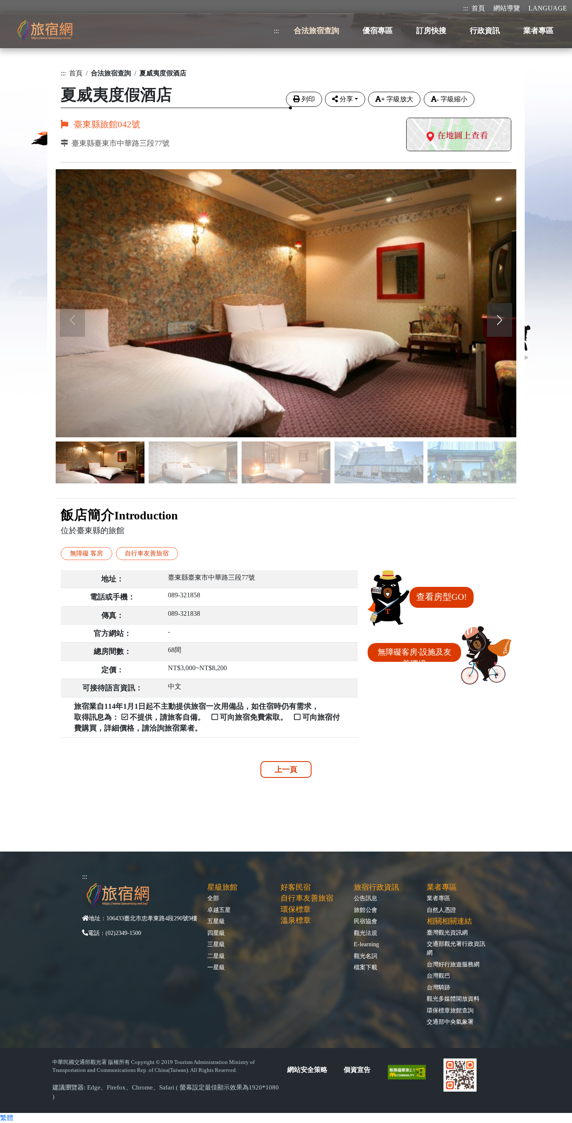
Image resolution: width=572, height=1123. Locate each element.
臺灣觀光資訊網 (447, 932)
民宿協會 (365, 921)
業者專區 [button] (538, 30)
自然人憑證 (441, 909)
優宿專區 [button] (378, 30)
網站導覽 (506, 8)
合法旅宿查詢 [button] (316, 30)
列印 (308, 99)
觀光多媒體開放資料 (453, 998)
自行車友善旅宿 (307, 898)
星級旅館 (222, 887)
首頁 (478, 8)
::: (465, 8)
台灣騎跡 (438, 987)
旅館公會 (365, 909)
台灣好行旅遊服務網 (453, 964)
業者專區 (438, 898)
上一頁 (286, 769)
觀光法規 (365, 932)
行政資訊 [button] (485, 30)
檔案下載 (365, 967)
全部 (213, 898)
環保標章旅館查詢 (450, 1010)
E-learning (366, 944)
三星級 (216, 944)
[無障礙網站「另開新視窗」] (410, 1071)
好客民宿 (296, 887)
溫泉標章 (296, 920)
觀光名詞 (365, 956)
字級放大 (397, 99)
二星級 (216, 956)
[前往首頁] (45, 30)
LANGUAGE (547, 8)
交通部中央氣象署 (450, 1021)
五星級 (216, 921)
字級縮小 (452, 99)
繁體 (6, 1117)
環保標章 (296, 909)
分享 (346, 99)
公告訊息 (365, 898)
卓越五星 (219, 909)
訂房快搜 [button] (431, 30)
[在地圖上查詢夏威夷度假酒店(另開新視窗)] (458, 135)
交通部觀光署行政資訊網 (456, 948)
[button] (499, 320)
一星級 (216, 967)
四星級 (216, 932)
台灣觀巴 (438, 975)
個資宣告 (357, 1069)
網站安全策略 (307, 1069)
